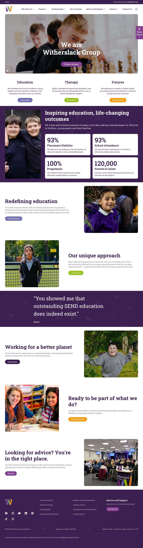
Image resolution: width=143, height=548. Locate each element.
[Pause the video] (7, 71)
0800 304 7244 (133, 2)
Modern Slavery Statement (84, 500)
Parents (42, 9)
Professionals (58, 9)
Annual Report (79, 514)
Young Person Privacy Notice (85, 509)
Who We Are (26, 9)
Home (7, 2)
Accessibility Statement (49, 514)
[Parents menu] (46, 9)
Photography (45, 509)
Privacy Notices (46, 500)
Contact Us (127, 9)
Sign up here (112, 509)
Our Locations (76, 9)
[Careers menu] (117, 9)
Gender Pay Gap (46, 505)
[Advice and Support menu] (104, 9)
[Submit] (136, 9)
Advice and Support (94, 9)
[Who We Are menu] (33, 9)
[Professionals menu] (65, 9)
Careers (113, 9)
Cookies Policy (79, 505)
